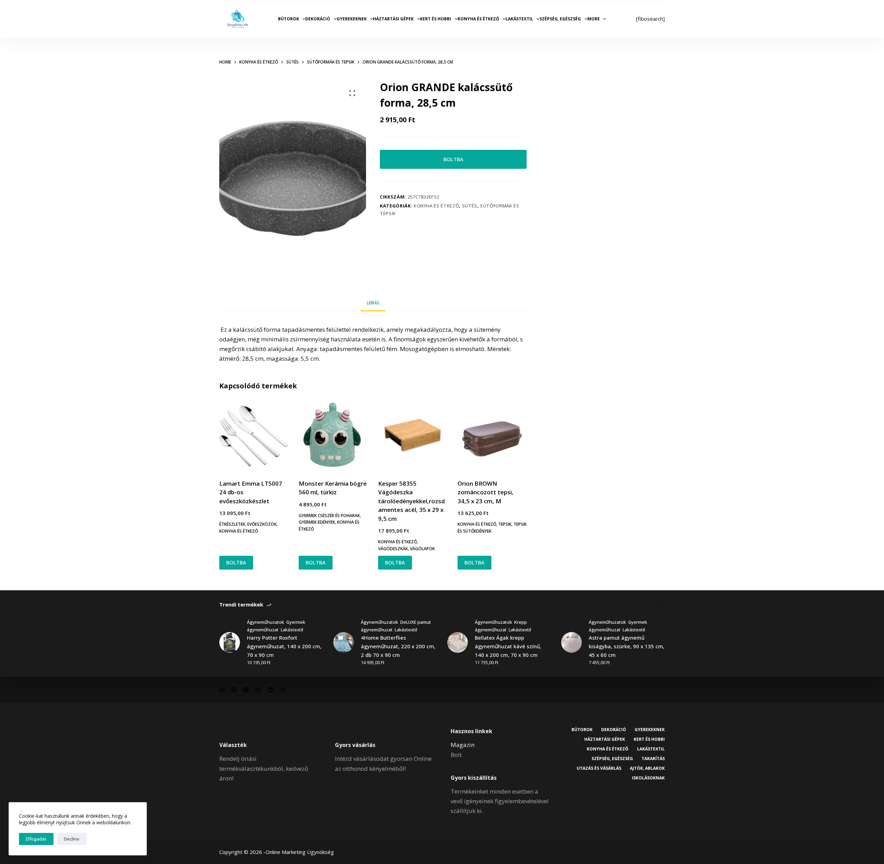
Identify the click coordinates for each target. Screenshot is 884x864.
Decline (71, 839)
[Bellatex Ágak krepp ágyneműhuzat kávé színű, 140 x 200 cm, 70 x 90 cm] (457, 642)
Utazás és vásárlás (599, 768)
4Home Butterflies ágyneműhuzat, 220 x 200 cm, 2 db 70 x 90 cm (398, 646)
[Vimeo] (282, 689)
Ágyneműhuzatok (265, 622)
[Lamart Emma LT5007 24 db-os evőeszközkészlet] (253, 435)
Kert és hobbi (435, 19)
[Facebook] (221, 689)
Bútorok (288, 19)
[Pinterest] (258, 689)
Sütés (469, 206)
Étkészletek (232, 524)
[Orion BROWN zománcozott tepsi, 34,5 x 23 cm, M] (492, 435)
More (593, 19)
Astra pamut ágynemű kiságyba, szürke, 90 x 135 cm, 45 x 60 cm (626, 646)
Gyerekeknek (352, 19)
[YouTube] (270, 689)
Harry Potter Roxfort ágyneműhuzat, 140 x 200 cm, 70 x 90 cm (284, 646)
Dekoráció (317, 19)
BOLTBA (453, 159)
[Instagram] (246, 689)
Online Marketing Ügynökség (300, 851)
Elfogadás (36, 839)
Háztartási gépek (393, 19)
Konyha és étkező (478, 19)
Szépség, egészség (560, 19)
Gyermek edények (317, 522)
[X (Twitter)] (234, 689)
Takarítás (653, 758)
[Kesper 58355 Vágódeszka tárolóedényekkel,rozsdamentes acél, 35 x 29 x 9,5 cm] (412, 435)
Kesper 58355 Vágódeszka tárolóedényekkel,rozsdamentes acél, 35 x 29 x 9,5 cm (411, 501)
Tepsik (504, 524)
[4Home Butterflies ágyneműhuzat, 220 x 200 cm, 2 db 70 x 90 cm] (343, 642)
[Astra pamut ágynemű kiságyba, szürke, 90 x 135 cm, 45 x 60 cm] (571, 642)
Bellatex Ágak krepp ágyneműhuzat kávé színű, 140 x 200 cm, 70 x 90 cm (508, 646)
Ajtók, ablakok (647, 768)
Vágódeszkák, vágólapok (406, 549)
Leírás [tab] (373, 303)
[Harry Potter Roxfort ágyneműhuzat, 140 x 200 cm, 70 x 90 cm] (229, 642)
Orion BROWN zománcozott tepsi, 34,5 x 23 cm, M (485, 492)
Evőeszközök (262, 524)
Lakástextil (519, 19)
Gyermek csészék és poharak (329, 515)
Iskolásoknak (648, 778)
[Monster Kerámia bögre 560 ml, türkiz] (333, 435)
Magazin (462, 745)
